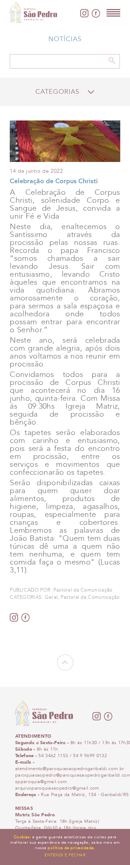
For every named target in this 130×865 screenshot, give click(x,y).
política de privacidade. (71, 847)
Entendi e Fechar (65, 854)
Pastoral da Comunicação (90, 597)
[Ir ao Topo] (65, 668)
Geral (51, 597)
